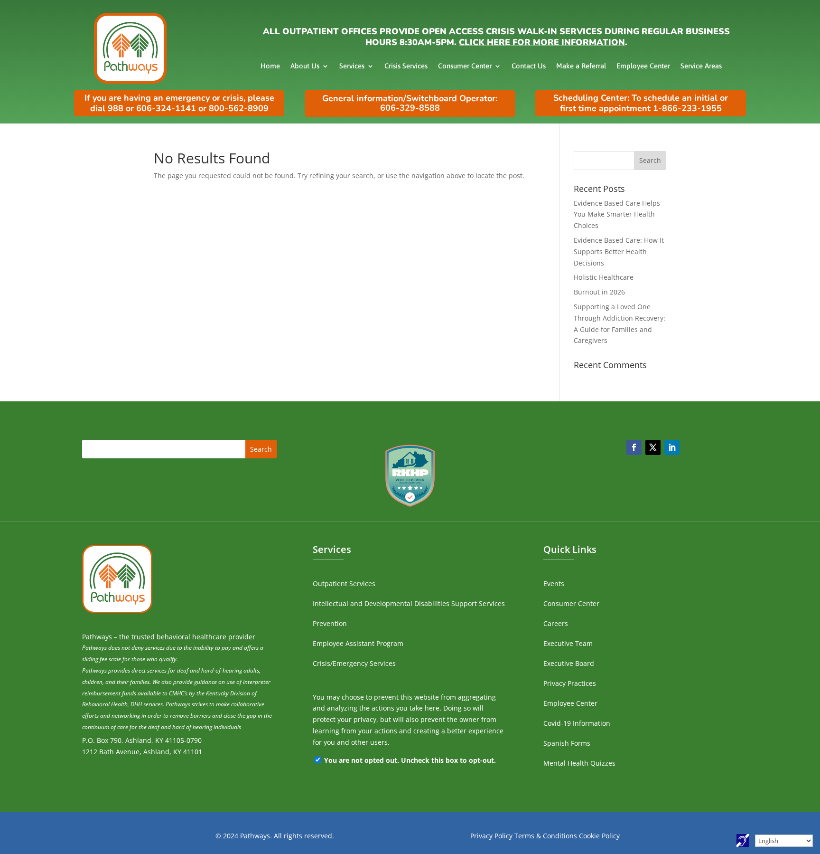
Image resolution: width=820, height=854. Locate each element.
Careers (555, 623)
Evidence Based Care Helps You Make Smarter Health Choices (617, 214)
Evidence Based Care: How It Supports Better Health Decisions (619, 251)
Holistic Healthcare (604, 277)
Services (351, 66)
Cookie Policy (599, 835)
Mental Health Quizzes (579, 763)
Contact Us (529, 66)
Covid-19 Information (576, 723)
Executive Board (568, 663)
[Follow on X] (653, 447)
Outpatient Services (344, 583)
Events (553, 583)
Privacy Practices (569, 683)
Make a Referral (581, 66)
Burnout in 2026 (599, 291)
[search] (620, 160)
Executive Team (568, 643)
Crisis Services (406, 66)
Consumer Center (465, 66)
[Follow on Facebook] (634, 447)
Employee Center (643, 66)
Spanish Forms (566, 743)
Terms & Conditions (545, 835)
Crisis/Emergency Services (354, 663)
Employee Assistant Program (358, 643)
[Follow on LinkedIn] (672, 447)
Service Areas (701, 66)
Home (270, 66)
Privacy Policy (491, 835)
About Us (304, 66)
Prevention (330, 623)
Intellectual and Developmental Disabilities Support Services (409, 603)
